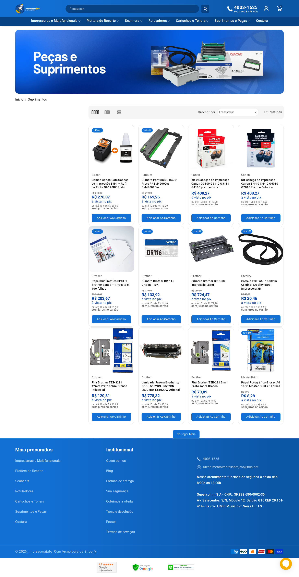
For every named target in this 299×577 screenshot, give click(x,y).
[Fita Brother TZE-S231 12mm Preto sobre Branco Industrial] (111, 350)
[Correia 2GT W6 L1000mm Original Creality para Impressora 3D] (261, 249)
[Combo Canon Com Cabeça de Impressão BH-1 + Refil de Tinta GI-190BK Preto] (111, 148)
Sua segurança (117, 491)
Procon (111, 522)
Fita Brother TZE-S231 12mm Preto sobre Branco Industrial (109, 386)
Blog (109, 471)
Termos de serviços (120, 532)
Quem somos (116, 461)
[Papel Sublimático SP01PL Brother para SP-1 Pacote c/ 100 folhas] (111, 249)
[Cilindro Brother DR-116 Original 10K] (161, 249)
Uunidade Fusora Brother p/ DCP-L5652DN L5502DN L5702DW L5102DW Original (161, 386)
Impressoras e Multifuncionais (54, 21)
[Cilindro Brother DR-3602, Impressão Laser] (211, 249)
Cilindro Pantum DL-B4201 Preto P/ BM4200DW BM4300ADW (160, 183)
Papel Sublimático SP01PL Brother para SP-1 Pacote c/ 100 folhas (111, 284)
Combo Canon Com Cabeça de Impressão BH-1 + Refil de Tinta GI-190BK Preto (110, 183)
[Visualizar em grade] (95, 112)
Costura (21, 522)
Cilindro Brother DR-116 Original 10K (158, 282)
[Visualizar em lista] (119, 112)
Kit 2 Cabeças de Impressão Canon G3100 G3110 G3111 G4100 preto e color (210, 183)
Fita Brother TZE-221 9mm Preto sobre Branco (209, 384)
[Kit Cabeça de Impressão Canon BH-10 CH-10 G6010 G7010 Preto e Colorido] (261, 148)
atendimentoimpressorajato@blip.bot (230, 467)
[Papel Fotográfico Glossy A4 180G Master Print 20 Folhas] (261, 350)
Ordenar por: (207, 112)
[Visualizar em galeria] (107, 112)
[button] (56, 21)
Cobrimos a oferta (119, 501)
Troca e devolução (119, 511)
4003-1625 (211, 459)
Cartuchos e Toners (190, 21)
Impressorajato (40, 551)
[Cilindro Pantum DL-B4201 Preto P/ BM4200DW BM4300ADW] (161, 148)
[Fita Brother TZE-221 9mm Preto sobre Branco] (211, 350)
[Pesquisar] (205, 9)
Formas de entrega (120, 481)
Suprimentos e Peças (231, 21)
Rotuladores (157, 21)
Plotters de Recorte (101, 21)
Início (19, 99)
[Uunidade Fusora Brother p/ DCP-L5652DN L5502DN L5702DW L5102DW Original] (161, 350)
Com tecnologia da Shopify (75, 551)
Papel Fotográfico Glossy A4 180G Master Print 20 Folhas (260, 384)
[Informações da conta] (266, 8)
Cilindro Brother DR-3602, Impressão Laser (208, 282)
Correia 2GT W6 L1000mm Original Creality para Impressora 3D (259, 284)
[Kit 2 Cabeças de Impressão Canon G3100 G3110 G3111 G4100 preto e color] (211, 148)
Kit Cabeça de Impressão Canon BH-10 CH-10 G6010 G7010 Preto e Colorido (259, 183)
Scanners (132, 21)
